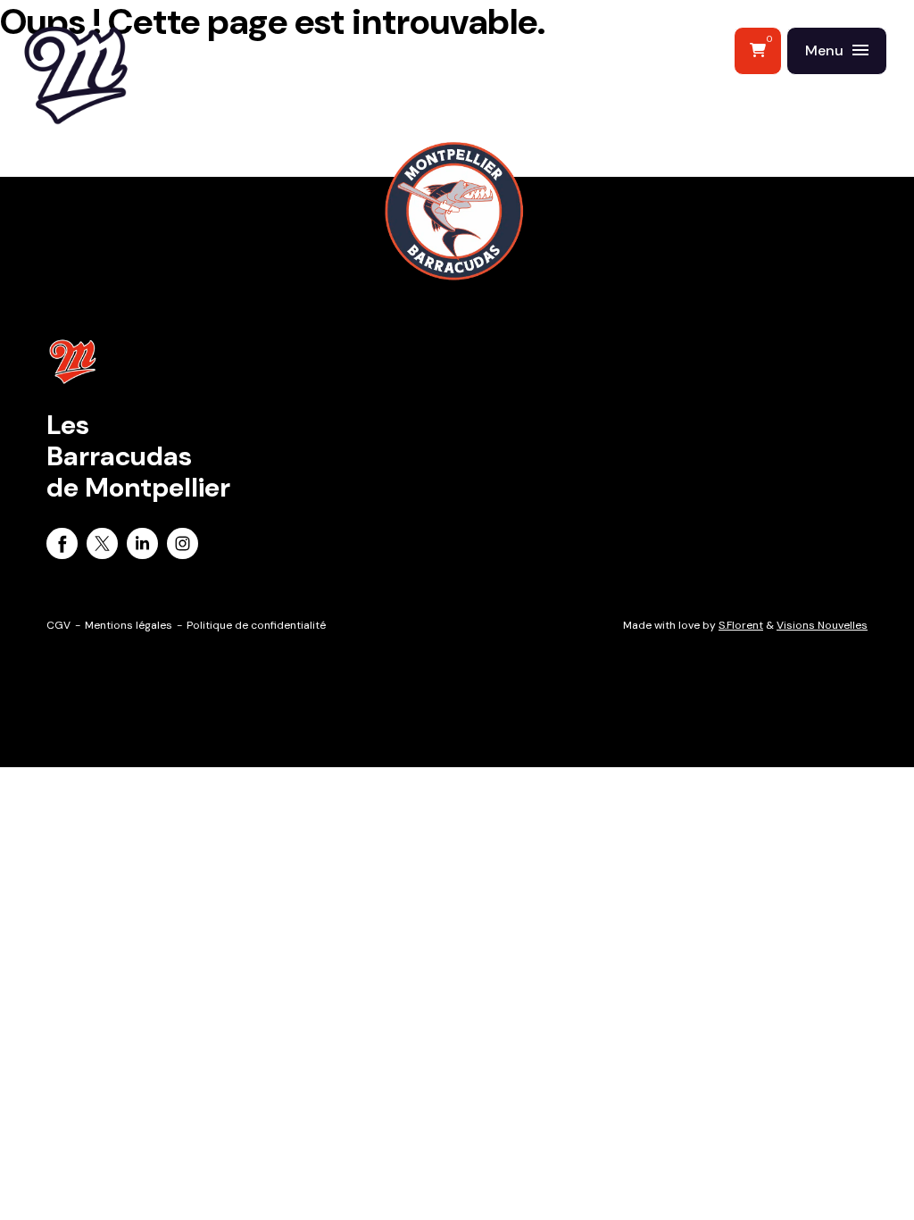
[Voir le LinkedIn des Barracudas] (142, 546)
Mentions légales (128, 625)
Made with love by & (745, 625)
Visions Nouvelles (822, 625)
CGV (58, 625)
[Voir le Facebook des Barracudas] (62, 546)
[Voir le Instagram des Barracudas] (182, 546)
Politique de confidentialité (256, 625)
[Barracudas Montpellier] (116, 111)
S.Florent (741, 625)
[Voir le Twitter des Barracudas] (102, 546)
